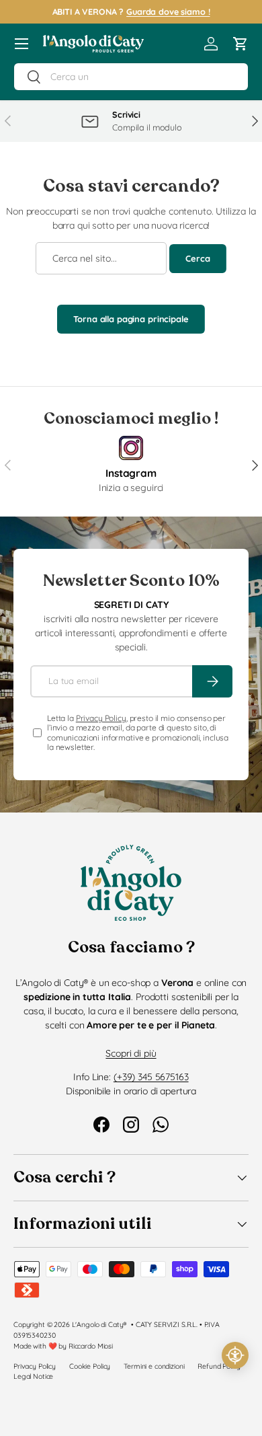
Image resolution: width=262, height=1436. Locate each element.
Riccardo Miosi (91, 1346)
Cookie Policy (89, 1366)
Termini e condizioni (154, 1366)
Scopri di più (130, 1053)
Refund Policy (219, 1366)
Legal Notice (33, 1376)
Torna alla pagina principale (130, 318)
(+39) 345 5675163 (151, 1077)
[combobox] (131, 76)
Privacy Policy (101, 718)
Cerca (197, 258)
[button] (240, 44)
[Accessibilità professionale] (235, 1355)
